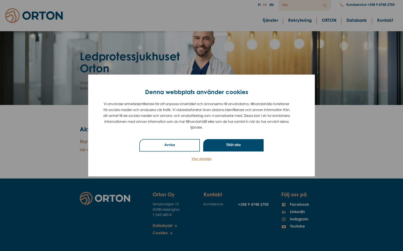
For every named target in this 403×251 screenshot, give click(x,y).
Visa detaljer (201, 159)
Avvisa (169, 145)
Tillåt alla (233, 145)
